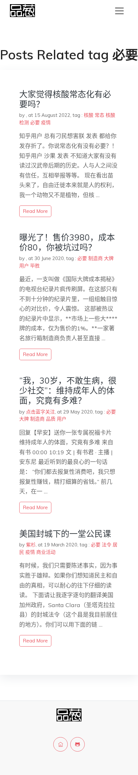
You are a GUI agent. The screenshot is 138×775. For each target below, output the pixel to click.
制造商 (95, 258)
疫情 (46, 122)
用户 (24, 266)
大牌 (109, 258)
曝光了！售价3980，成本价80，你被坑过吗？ (67, 242)
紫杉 (31, 545)
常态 (99, 115)
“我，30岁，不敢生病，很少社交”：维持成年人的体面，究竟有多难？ (67, 390)
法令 (106, 545)
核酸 (88, 115)
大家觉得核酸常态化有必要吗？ (65, 99)
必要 (35, 122)
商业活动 (46, 552)
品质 (51, 419)
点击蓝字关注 (40, 412)
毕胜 (35, 266)
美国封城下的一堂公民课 (65, 533)
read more (35, 211)
